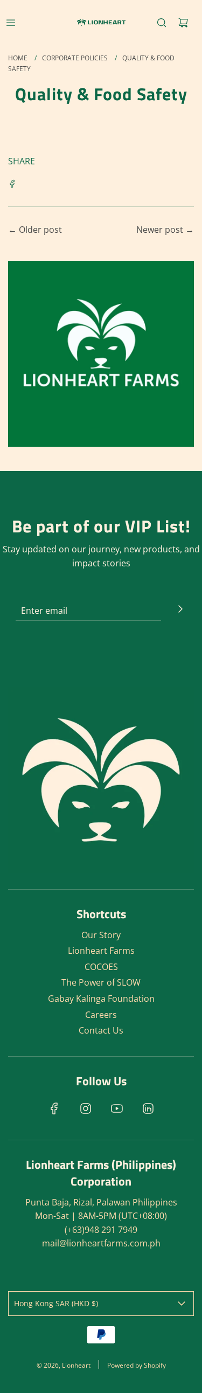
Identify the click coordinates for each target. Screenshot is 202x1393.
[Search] (161, 22)
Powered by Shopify (136, 1365)
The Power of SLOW (101, 982)
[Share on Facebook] (12, 183)
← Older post (35, 229)
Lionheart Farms (101, 951)
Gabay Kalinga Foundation (101, 998)
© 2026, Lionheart (63, 1365)
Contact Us (101, 1030)
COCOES (101, 967)
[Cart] (183, 22)
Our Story (101, 935)
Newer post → (165, 229)
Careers (101, 1015)
